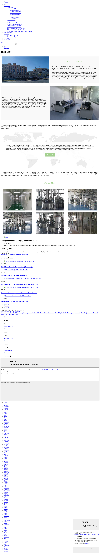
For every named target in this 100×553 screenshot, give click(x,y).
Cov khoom (7, 6)
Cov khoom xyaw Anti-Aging (14, 22)
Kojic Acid (3, 313)
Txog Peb (6, 38)
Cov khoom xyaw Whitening (14, 25)
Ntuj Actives (10, 15)
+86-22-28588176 (8, 326)
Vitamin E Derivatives (15, 13)
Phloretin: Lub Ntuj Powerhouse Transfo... (14, 275)
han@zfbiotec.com (8, 338)
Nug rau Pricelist (5, 253)
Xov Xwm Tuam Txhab (13, 35)
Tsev (5, 4)
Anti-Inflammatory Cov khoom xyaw (16, 28)
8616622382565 (8, 350)
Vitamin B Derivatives (15, 10)
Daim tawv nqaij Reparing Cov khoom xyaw (18, 29)
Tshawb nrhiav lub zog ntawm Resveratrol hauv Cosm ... (19, 293)
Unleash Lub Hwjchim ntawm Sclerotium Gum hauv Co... (19, 284)
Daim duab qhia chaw (15, 311)
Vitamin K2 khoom (15, 14)
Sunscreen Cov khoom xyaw (14, 27)
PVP (8, 21)
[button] (50, 154)
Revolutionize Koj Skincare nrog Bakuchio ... (15, 301)
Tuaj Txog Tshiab (8, 32)
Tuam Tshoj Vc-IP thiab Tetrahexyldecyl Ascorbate (67, 313)
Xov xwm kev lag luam (13, 36)
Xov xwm (6, 34)
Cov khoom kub (5, 311)
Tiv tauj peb (7, 39)
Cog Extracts (13, 18)
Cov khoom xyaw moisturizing (14, 24)
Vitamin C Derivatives (15, 11)
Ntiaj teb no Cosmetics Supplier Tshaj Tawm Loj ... (17, 267)
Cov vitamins (10, 7)
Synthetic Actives (11, 20)
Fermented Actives (14, 17)
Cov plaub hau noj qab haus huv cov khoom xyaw (19, 31)
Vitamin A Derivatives (15, 8)
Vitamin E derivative (49, 313)
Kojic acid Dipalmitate (38, 313)
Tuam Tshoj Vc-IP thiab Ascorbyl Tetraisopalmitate (19, 313)
